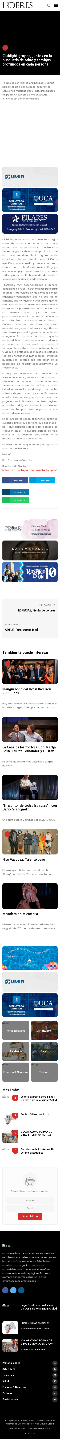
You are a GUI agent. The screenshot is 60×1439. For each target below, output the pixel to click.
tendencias (29, 1328)
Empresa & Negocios (29, 1387)
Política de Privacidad (39, 1428)
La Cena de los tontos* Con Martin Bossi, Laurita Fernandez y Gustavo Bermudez (29, 749)
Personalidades (29, 1363)
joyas (46, 1328)
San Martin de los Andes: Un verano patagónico (37, 1151)
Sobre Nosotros (17, 1428)
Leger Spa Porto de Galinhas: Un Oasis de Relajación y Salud (39, 1098)
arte (39, 1328)
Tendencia (29, 1375)
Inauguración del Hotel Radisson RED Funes (26, 691)
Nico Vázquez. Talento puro (23, 859)
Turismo (29, 1393)
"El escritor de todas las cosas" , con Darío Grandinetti (29, 807)
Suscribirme (30, 1216)
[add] (30, 176)
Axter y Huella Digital (44, 1423)
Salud (29, 1381)
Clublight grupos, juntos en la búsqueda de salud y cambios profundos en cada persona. (27, 60)
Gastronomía (29, 1399)
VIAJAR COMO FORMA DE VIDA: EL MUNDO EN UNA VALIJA (36, 1133)
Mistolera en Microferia (20, 914)
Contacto (30, 1433)
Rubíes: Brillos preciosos (35, 1114)
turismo (27, 1349)
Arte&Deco (29, 1369)
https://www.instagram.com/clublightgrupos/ (29, 470)
